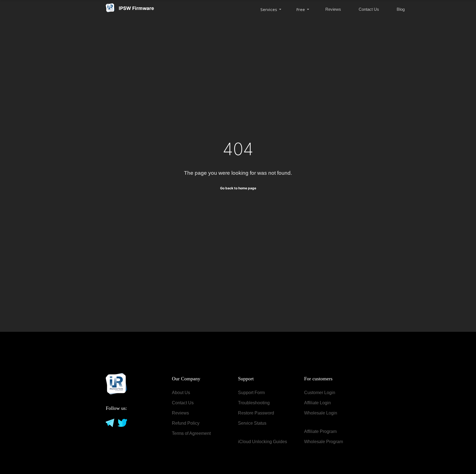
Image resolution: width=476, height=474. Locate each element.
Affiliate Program (320, 431)
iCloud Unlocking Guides (262, 441)
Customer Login (319, 392)
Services (269, 9)
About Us (181, 392)
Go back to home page (238, 188)
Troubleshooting (254, 402)
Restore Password (256, 413)
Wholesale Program (323, 441)
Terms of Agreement (191, 433)
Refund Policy (185, 423)
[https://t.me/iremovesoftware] (109, 422)
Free (301, 9)
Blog (401, 9)
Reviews (333, 9)
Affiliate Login (317, 402)
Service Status (252, 423)
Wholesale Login (320, 413)
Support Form (251, 392)
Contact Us (369, 9)
